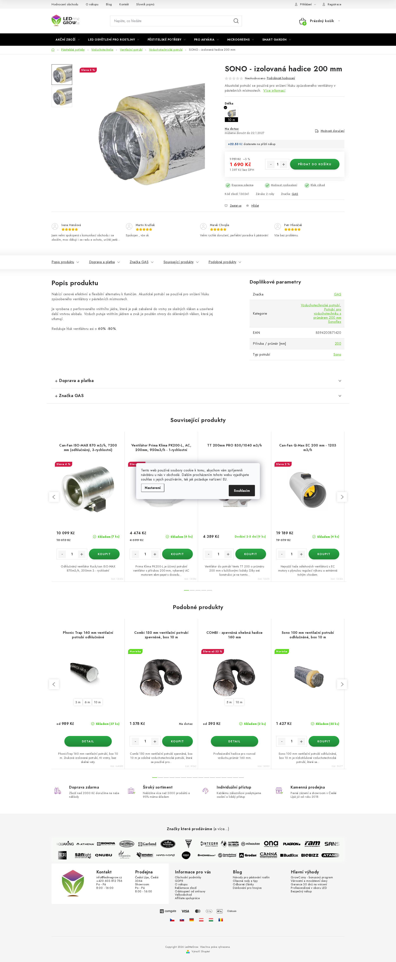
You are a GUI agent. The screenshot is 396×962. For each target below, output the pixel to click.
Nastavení (153, 487)
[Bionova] (101, 844)
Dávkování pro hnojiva (247, 888)
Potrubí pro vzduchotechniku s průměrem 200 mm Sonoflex (327, 315)
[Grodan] (252, 855)
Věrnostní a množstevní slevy (309, 881)
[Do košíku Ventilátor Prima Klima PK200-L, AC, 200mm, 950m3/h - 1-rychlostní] (177, 554)
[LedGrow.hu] (211, 919)
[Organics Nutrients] (128, 855)
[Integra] (204, 844)
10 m (97, 702)
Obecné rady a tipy (245, 881)
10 (212, 777)
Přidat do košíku (314, 164)
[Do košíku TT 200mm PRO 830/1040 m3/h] (250, 554)
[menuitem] (68, 39)
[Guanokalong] (232, 855)
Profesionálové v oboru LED (309, 888)
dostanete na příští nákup (260, 144)
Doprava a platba (102, 262)
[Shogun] (67, 855)
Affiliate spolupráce (187, 898)
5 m (229, 702)
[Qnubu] (108, 855)
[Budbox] (293, 855)
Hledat (236, 21)
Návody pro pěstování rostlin (251, 877)
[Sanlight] (87, 855)
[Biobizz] (314, 855)
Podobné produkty (222, 262)
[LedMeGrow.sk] (182, 919)
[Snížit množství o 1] (271, 164)
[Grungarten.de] (191, 919)
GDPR (179, 881)
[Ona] (266, 844)
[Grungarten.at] (201, 919)
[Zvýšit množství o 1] (283, 164)
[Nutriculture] (149, 855)
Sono (337, 354)
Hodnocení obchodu (65, 4)
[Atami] (335, 855)
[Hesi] (184, 844)
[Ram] (308, 844)
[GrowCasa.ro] (220, 919)
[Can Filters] (122, 844)
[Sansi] (328, 844)
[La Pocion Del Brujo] (225, 844)
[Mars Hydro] (170, 855)
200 (338, 343)
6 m (87, 702)
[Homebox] (211, 855)
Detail (88, 741)
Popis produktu (63, 262)
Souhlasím (242, 490)
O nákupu (92, 4)
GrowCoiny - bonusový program (312, 877)
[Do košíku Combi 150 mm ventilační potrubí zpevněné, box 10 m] (177, 741)
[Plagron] (287, 844)
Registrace (334, 4)
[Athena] (81, 844)
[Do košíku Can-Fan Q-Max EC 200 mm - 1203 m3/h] (324, 554)
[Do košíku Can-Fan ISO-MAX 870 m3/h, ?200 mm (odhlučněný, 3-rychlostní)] (104, 554)
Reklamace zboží (186, 888)
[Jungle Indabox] (190, 855)
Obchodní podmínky (188, 877)
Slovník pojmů (145, 4)
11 (218, 777)
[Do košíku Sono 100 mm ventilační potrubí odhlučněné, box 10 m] (324, 741)
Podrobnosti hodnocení (281, 78)
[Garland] (143, 844)
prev (54, 497)
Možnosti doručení (333, 131)
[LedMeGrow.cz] (172, 919)
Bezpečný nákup (301, 891)
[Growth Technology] (163, 844)
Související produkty (179, 262)
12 (224, 777)
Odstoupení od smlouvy (190, 891)
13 (229, 777)
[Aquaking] (60, 844)
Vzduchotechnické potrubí (320, 305)
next (342, 497)
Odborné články (243, 884)
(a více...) (221, 829)
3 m (78, 702)
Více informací (274, 90)
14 (235, 777)
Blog (109, 4)
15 (241, 777)
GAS (295, 194)
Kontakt (124, 4)
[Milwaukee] (246, 844)
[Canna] (273, 855)
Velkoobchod (183, 894)
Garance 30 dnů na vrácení (309, 884)
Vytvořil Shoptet (201, 951)
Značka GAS (139, 262)
